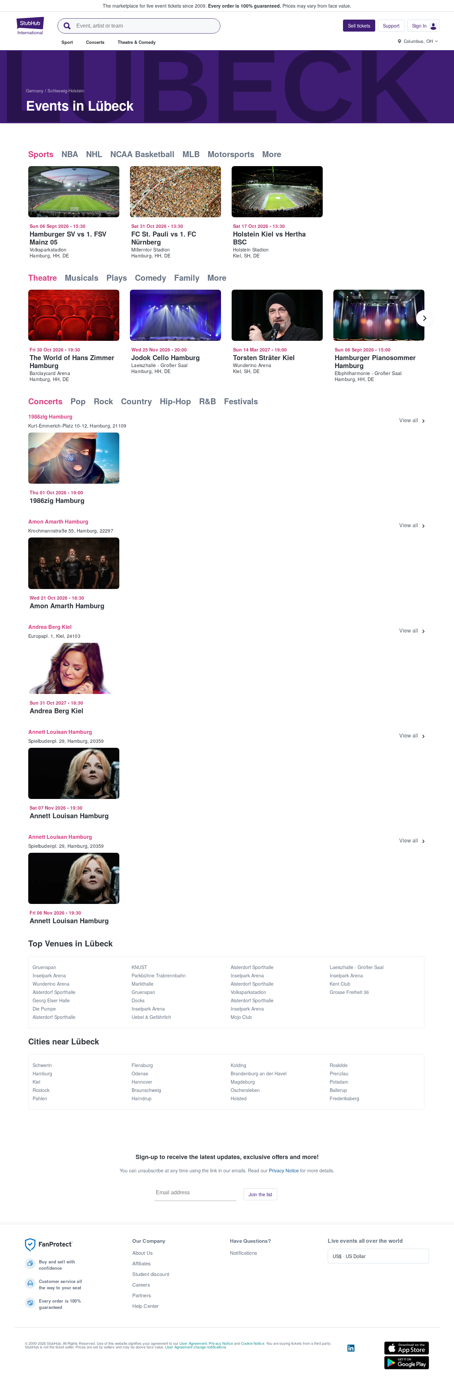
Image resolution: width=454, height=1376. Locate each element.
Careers (141, 1284)
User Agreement (193, 1343)
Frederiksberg (344, 1098)
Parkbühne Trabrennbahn (159, 975)
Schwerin (42, 1065)
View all (408, 420)
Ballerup (338, 1090)
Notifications (243, 1252)
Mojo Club (241, 1017)
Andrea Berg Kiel (49, 627)
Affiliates (141, 1263)
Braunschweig (146, 1090)
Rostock (41, 1090)
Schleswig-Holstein (66, 90)
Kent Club (340, 983)
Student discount (150, 1274)
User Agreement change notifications (195, 1346)
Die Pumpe (44, 1008)
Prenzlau (339, 1073)
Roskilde (339, 1065)
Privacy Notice (284, 1170)
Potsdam (339, 1081)
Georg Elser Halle (51, 1000)
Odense (140, 1073)
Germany (35, 90)
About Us (142, 1252)
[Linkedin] (351, 1356)
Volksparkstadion (248, 992)
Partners (141, 1295)
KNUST (139, 967)
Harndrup (142, 1098)
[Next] (424, 318)
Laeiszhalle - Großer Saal (357, 967)
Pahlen (40, 1098)
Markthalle (143, 983)
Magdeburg (243, 1081)
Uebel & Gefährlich (151, 1017)
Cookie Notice (252, 1343)
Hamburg (42, 1073)
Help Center (145, 1306)
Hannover (142, 1081)
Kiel (36, 1081)
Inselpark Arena (49, 975)
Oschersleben (245, 1090)
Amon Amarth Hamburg (58, 521)
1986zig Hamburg (50, 416)
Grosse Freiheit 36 (349, 992)
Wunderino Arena (51, 983)
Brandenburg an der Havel (258, 1073)
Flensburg (142, 1065)
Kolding (238, 1065)
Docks (138, 1000)
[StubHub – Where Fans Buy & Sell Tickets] (30, 25)
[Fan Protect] (49, 1245)
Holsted (239, 1098)
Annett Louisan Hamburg (60, 732)
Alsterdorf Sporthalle (54, 992)
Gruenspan (44, 967)
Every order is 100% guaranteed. (244, 5)
